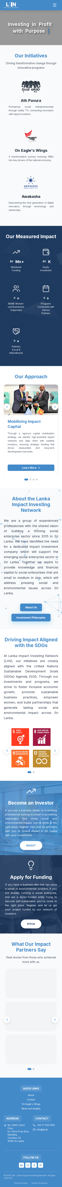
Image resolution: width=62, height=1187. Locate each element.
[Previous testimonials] (7, 1019)
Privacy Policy (21, 1183)
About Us (31, 607)
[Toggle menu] (54, 5)
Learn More (29, 467)
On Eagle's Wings (31, 1104)
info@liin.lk (42, 1129)
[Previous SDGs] (7, 750)
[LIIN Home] (11, 5)
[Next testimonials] (55, 1019)
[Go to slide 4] (37, 479)
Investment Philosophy (31, 617)
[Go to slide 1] (26, 479)
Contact (31, 1099)
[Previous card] (7, 407)
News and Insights (31, 1108)
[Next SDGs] (55, 750)
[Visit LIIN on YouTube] (40, 1165)
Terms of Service (39, 1183)
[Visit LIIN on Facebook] (34, 1165)
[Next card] (55, 407)
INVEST (31, 845)
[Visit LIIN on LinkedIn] (21, 1165)
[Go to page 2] (33, 1069)
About (31, 1095)
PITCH (31, 924)
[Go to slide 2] (30, 479)
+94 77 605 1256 (46, 1125)
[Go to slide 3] (33, 479)
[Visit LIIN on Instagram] (27, 1165)
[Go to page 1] (29, 1069)
